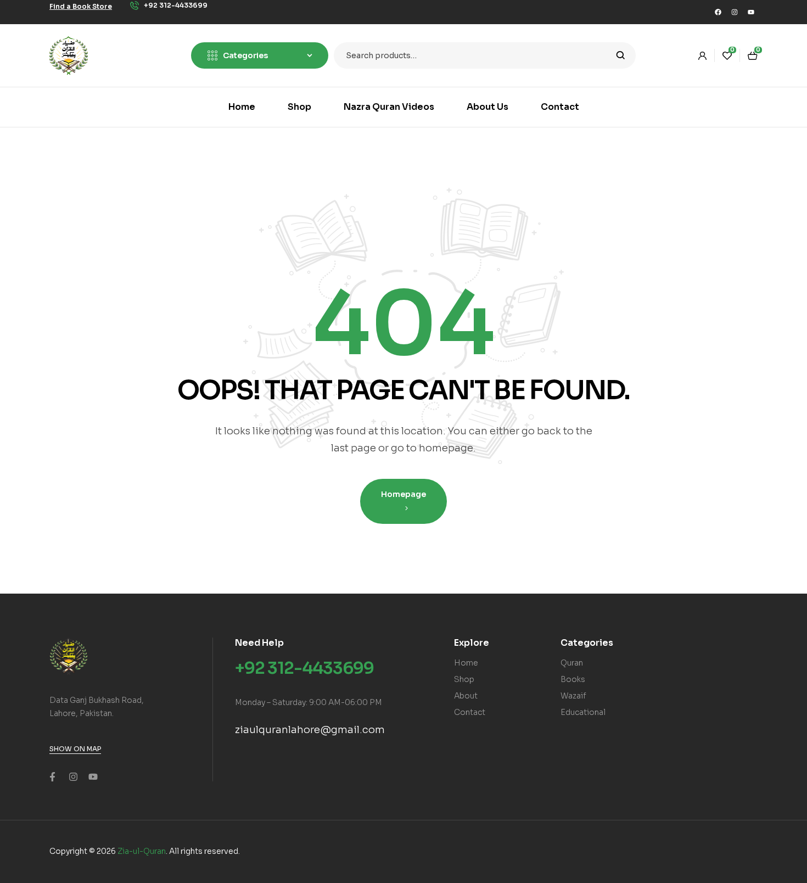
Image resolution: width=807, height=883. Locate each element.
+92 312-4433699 (304, 668)
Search (621, 55)
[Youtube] (751, 12)
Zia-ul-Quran (141, 851)
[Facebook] (718, 12)
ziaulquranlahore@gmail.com (310, 730)
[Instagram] (734, 12)
